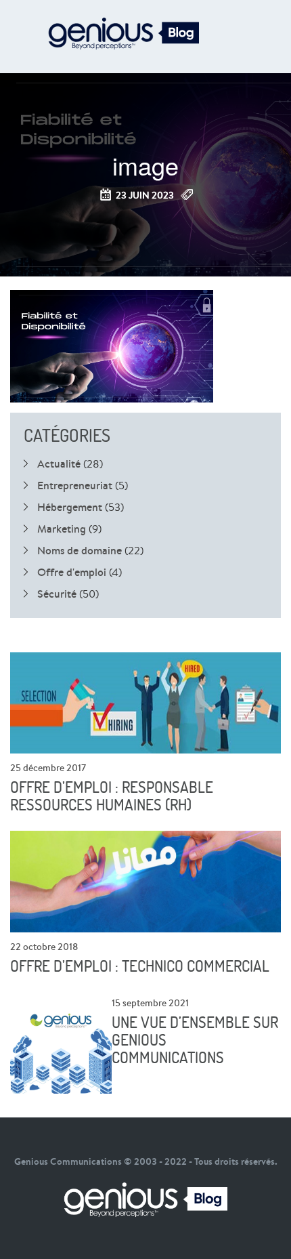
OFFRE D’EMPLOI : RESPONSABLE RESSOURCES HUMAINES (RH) (111, 796)
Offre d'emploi (71, 571)
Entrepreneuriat (74, 485)
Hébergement (69, 506)
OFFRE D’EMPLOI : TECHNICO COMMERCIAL (139, 966)
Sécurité (56, 593)
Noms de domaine (79, 550)
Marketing (61, 528)
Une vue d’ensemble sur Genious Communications (195, 1040)
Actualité (59, 463)
